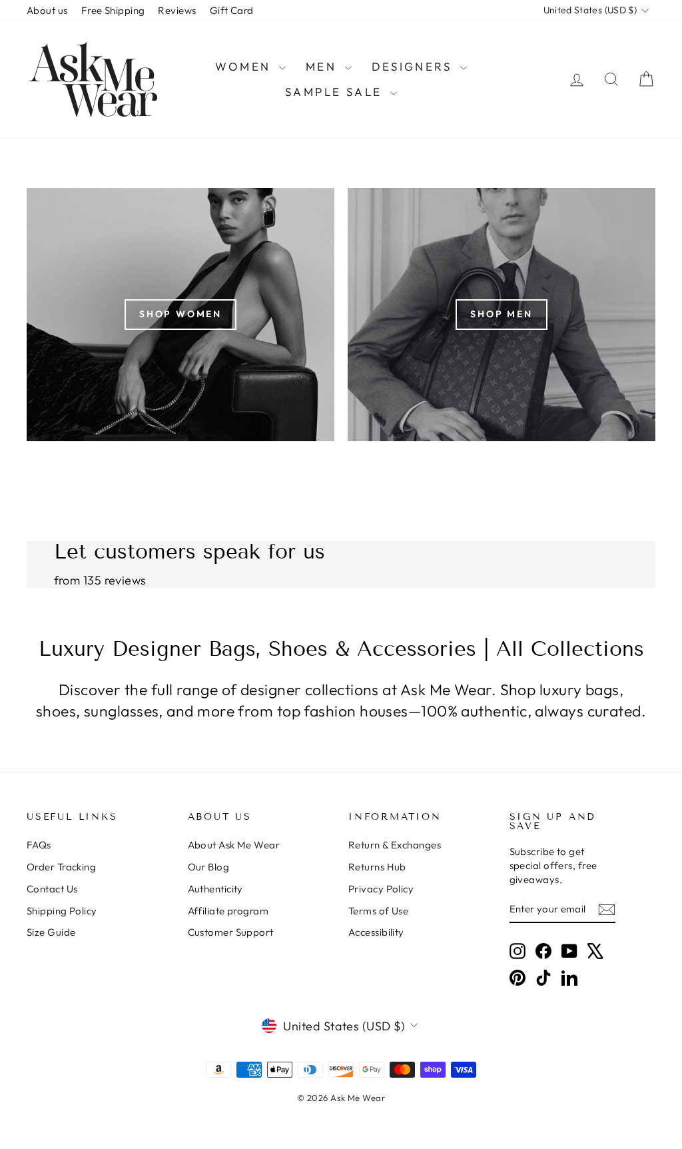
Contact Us (52, 888)
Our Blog (209, 866)
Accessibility (376, 932)
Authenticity (215, 888)
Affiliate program (228, 910)
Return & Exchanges (394, 844)
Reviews (177, 10)
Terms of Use (378, 910)
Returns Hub (377, 866)
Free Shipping (113, 10)
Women (245, 66)
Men (324, 66)
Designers (414, 66)
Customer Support (231, 932)
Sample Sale (336, 92)
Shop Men (501, 314)
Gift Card (232, 10)
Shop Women (180, 314)
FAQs (39, 844)
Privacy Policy (381, 888)
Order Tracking (61, 866)
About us (47, 10)
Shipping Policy (62, 910)
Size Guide (51, 932)
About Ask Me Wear (234, 844)
